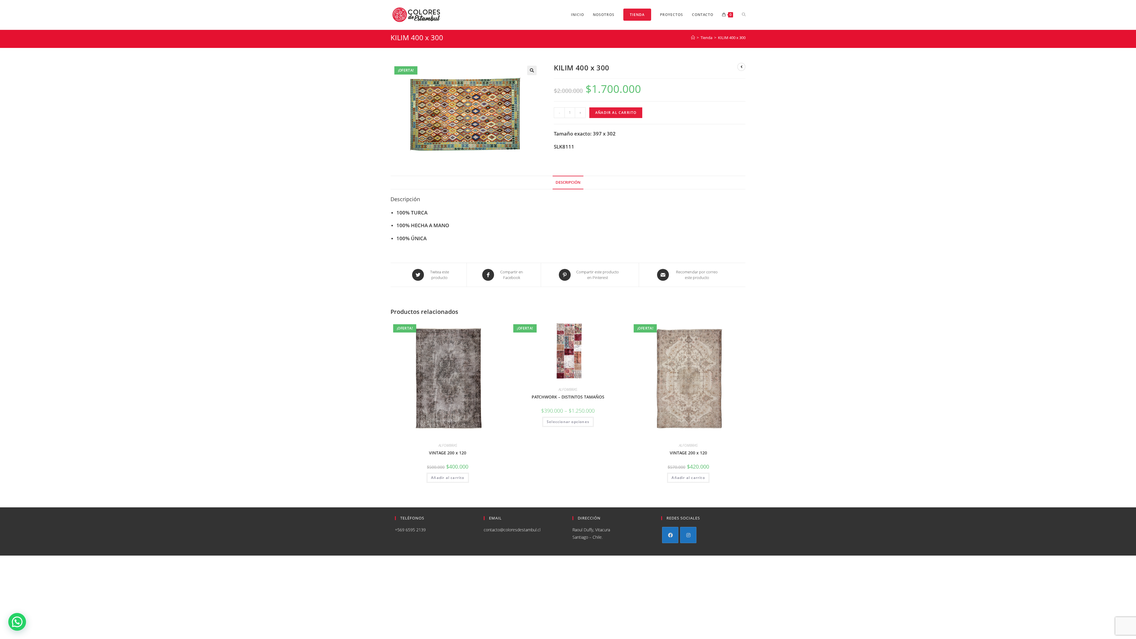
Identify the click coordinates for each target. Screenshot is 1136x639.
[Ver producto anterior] (741, 67)
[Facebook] (670, 535)
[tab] (568, 182)
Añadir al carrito (615, 112)
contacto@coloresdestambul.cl (512, 529)
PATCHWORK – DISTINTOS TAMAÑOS (568, 397)
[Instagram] (688, 535)
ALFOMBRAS (447, 445)
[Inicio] (693, 37)
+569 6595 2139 (410, 529)
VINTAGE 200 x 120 (447, 453)
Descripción (568, 182)
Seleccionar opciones (568, 421)
